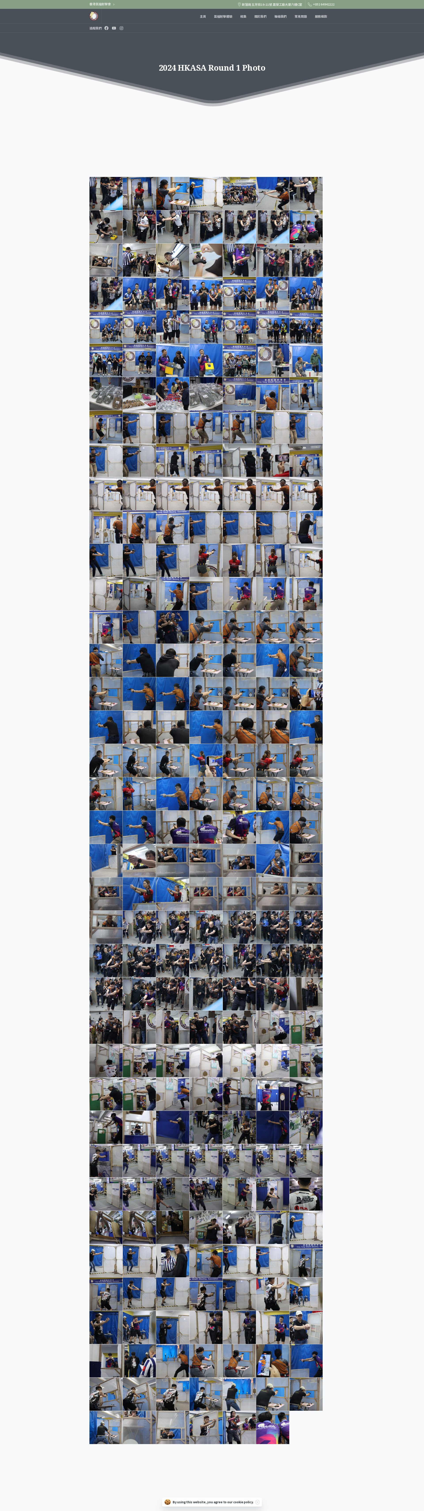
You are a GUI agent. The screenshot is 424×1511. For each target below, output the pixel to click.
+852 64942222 (324, 4)
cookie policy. (243, 1502)
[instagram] (121, 28)
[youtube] (114, 28)
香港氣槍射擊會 (100, 4)
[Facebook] (106, 28)
